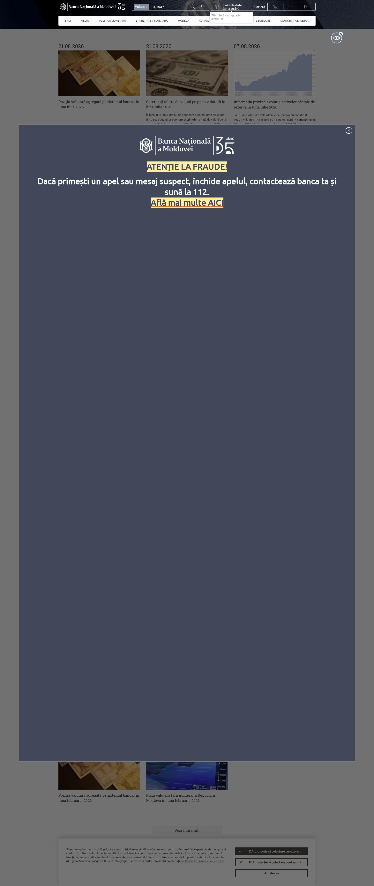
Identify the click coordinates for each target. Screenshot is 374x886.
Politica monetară (112, 20)
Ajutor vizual (336, 38)
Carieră (259, 7)
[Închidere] (349, 130)
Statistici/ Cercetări (294, 20)
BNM (68, 20)
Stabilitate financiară (152, 20)
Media (85, 20)
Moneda (183, 20)
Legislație (263, 20)
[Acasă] (91, 7)
